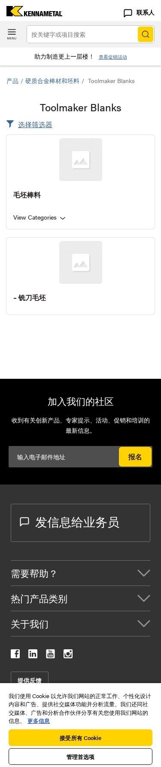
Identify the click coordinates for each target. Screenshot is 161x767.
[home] (31, 13)
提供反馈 (30, 680)
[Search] (145, 34)
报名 (135, 456)
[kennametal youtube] (50, 655)
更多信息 (38, 720)
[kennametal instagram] (68, 655)
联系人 (146, 12)
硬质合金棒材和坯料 (52, 80)
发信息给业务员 (77, 521)
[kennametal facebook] (15, 655)
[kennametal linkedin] (32, 655)
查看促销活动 (113, 57)
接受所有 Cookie (80, 738)
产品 (12, 80)
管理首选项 (81, 756)
